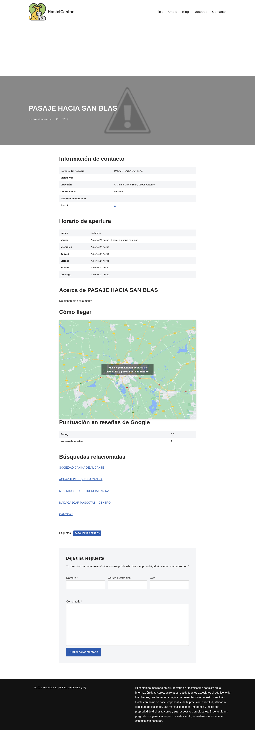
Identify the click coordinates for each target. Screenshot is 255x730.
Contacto (219, 12)
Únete (172, 12)
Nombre (72, 577)
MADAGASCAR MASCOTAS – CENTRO (84, 502)
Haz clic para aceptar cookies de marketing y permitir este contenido (128, 369)
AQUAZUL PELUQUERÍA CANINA (81, 479)
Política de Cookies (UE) (72, 687)
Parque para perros (87, 533)
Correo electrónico (120, 577)
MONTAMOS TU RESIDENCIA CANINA (84, 491)
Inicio (159, 12)
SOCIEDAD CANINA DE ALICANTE (81, 467)
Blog (185, 12)
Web (152, 577)
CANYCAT (66, 514)
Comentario (74, 601)
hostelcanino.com (42, 119)
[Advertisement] (127, 49)
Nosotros (200, 12)
